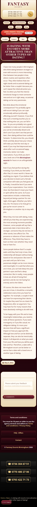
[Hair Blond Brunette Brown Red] (23, 39)
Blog (26, 27)
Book (10, 27)
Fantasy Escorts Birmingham (17, 447)
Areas (31, 23)
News (8, 498)
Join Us (18, 27)
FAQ (15, 433)
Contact (18, 440)
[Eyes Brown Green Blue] (32, 39)
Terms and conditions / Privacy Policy (19, 425)
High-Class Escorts (19, 23)
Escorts (6, 23)
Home (3, 498)
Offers (20, 433)
